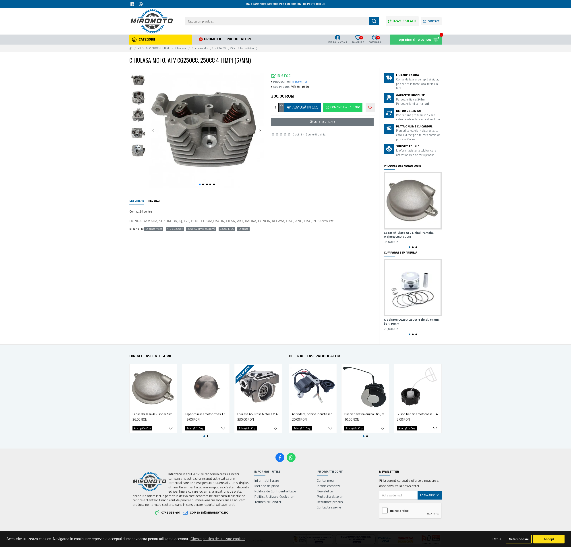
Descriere (136, 201)
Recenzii (154, 201)
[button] (153, 130)
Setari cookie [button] (519, 539)
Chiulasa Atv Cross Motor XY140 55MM (259, 414)
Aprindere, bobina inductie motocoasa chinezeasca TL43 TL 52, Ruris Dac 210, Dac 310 (313, 414)
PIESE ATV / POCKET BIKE (154, 48)
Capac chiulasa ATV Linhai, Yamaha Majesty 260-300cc (409, 235)
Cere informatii (324, 121)
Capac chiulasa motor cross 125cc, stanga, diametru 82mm (206, 414)
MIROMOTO (299, 82)
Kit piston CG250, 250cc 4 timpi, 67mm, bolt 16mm (412, 322)
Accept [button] (549, 539)
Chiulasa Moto (153, 229)
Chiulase (180, 48)
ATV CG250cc (175, 229)
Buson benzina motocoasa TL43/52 (418, 414)
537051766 (227, 229)
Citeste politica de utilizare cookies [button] (217, 539)
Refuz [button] (496, 539)
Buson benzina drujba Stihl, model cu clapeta (366, 414)
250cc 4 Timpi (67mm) (201, 229)
